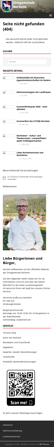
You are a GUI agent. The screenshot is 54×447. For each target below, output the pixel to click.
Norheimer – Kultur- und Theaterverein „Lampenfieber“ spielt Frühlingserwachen (32, 138)
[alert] (27, 178)
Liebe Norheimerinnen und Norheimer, (30, 154)
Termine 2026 (9, 332)
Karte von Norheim (12, 337)
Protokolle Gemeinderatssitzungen (19, 361)
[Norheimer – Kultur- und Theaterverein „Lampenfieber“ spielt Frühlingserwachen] (8, 141)
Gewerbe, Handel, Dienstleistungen (20, 352)
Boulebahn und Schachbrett (16, 342)
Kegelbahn (8, 347)
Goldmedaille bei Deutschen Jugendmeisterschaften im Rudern (34, 79)
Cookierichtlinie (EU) (11, 436)
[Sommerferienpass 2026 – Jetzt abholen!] (8, 112)
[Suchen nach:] (27, 61)
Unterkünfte (9, 356)
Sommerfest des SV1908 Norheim (33, 121)
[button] (50, 15)
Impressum (8, 425)
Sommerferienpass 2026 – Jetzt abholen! (32, 108)
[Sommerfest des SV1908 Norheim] (8, 126)
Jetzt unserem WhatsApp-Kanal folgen (23, 413)
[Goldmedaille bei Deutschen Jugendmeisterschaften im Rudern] (8, 83)
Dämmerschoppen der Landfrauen (34, 92)
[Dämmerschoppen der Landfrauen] (8, 97)
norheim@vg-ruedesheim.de (17, 319)
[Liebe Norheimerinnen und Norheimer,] (8, 158)
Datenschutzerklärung (12, 430)
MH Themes (44, 444)
